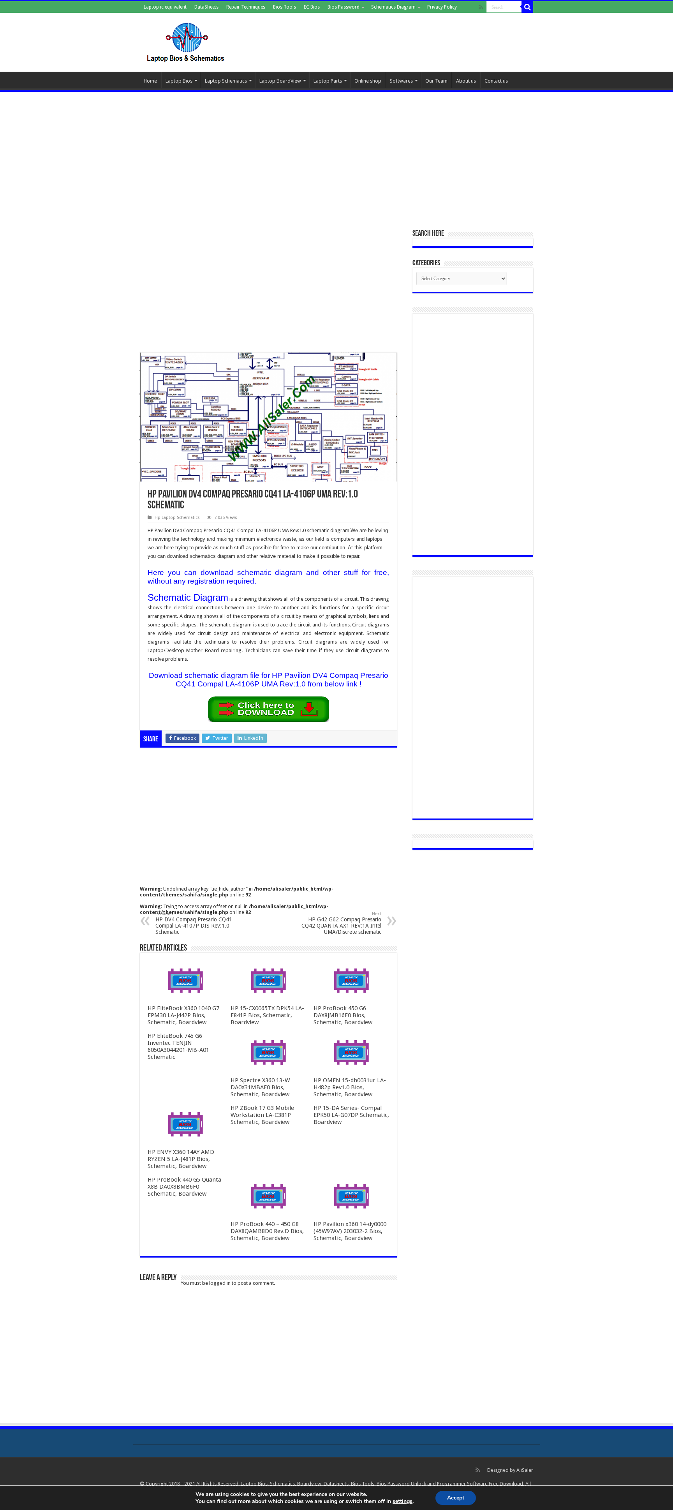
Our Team (436, 81)
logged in (220, 1283)
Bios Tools (284, 7)
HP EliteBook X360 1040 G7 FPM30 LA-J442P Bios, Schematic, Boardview (183, 1015)
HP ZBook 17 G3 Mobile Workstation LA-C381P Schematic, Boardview (262, 1114)
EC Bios (312, 7)
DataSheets (206, 7)
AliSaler (524, 1470)
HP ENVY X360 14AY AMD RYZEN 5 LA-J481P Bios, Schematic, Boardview (181, 1159)
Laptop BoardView (280, 81)
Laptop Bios (179, 81)
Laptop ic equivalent (165, 7)
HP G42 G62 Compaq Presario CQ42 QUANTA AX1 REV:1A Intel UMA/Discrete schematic (341, 923)
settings (402, 1501)
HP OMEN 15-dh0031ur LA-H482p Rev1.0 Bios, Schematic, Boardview (350, 1087)
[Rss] (481, 7)
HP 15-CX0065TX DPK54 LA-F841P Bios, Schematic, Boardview (267, 1015)
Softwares (401, 81)
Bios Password (343, 7)
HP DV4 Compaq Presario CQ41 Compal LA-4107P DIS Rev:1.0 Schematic (193, 923)
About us (466, 81)
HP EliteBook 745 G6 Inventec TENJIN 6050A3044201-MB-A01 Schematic (178, 1046)
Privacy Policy (442, 7)
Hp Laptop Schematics (177, 517)
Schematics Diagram (393, 7)
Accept (455, 1497)
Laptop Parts (328, 81)
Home (150, 81)
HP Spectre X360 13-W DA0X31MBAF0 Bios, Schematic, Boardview (260, 1087)
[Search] (527, 7)
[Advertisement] (336, 156)
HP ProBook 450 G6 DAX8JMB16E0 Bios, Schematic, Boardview (343, 1015)
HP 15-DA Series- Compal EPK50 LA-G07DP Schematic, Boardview (351, 1114)
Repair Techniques (245, 7)
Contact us (496, 81)
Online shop (367, 81)
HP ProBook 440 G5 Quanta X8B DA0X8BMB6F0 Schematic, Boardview (184, 1186)
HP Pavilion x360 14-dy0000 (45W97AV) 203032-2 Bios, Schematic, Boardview (350, 1231)
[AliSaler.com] (186, 41)
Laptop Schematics (226, 81)
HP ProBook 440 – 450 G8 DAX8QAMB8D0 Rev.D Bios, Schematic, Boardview (267, 1231)
